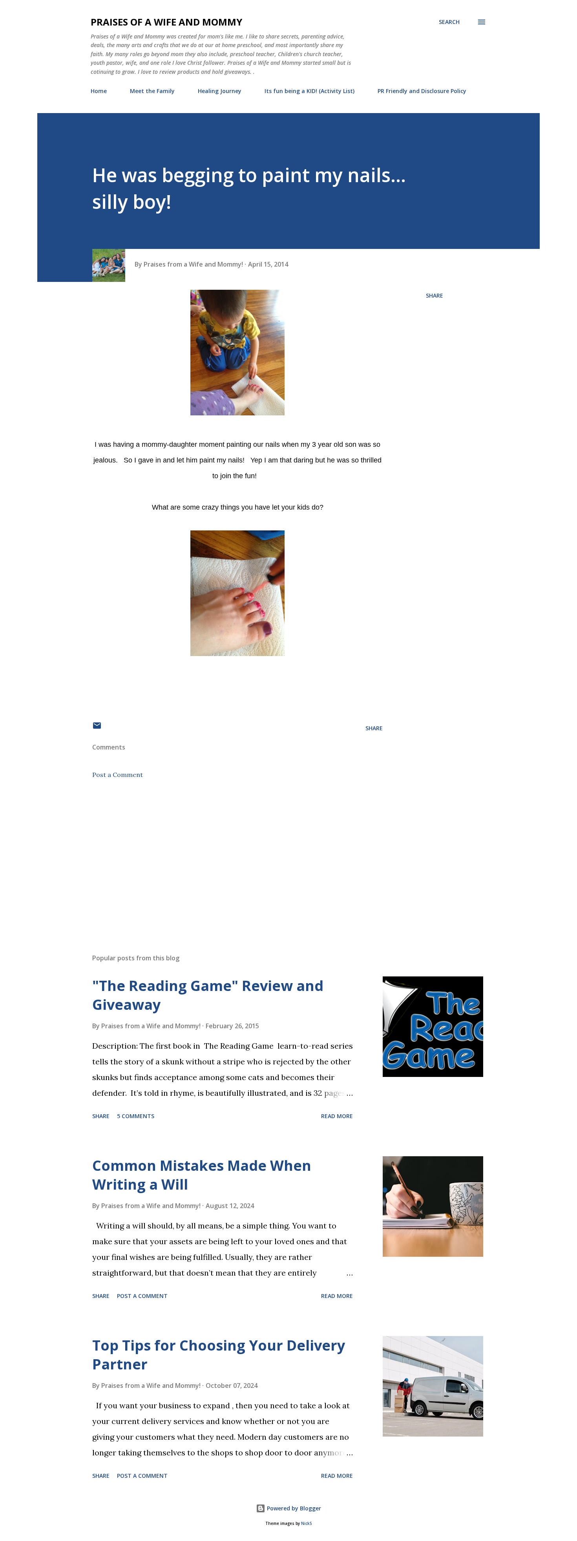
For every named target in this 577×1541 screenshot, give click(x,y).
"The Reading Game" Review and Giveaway (207, 995)
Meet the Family (152, 91)
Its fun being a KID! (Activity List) (309, 91)
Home (99, 91)
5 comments (135, 1116)
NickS (306, 1523)
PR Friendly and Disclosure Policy (422, 91)
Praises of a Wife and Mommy (166, 21)
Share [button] (434, 295)
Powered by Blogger (293, 1508)
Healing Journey (219, 91)
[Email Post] (97, 728)
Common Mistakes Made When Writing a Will (201, 1175)
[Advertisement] (225, 856)
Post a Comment (117, 775)
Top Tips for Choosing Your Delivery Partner (218, 1355)
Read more (337, 1116)
